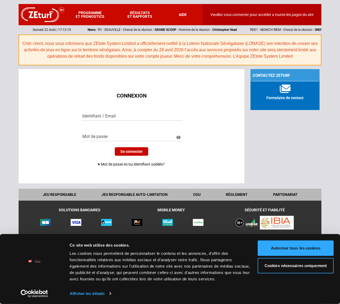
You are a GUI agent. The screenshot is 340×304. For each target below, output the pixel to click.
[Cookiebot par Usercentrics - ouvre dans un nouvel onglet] (34, 294)
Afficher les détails (87, 293)
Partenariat (285, 194)
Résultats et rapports (140, 15)
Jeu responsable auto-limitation (134, 194)
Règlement (237, 194)
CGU (197, 194)
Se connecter (131, 151)
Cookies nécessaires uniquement (296, 265)
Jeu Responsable (59, 194)
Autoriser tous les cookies (295, 248)
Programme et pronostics (90, 15)
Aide (183, 14)
